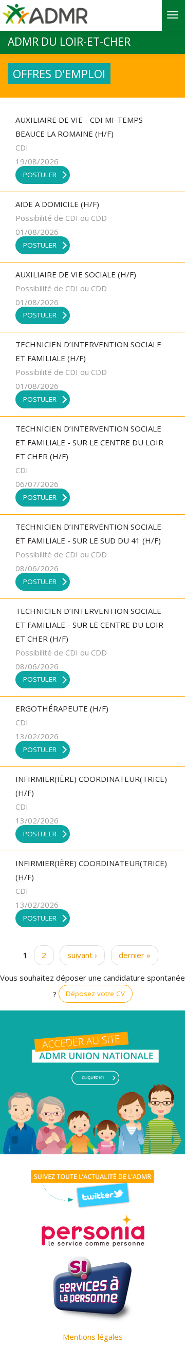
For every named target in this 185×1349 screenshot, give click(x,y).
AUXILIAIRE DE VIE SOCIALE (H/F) (75, 274)
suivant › (82, 955)
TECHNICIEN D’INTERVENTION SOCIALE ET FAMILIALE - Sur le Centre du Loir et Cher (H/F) (89, 442)
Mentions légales (93, 1337)
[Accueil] (45, 17)
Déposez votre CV (95, 993)
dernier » (135, 955)
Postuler (40, 174)
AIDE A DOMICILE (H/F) (57, 204)
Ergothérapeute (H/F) (61, 708)
